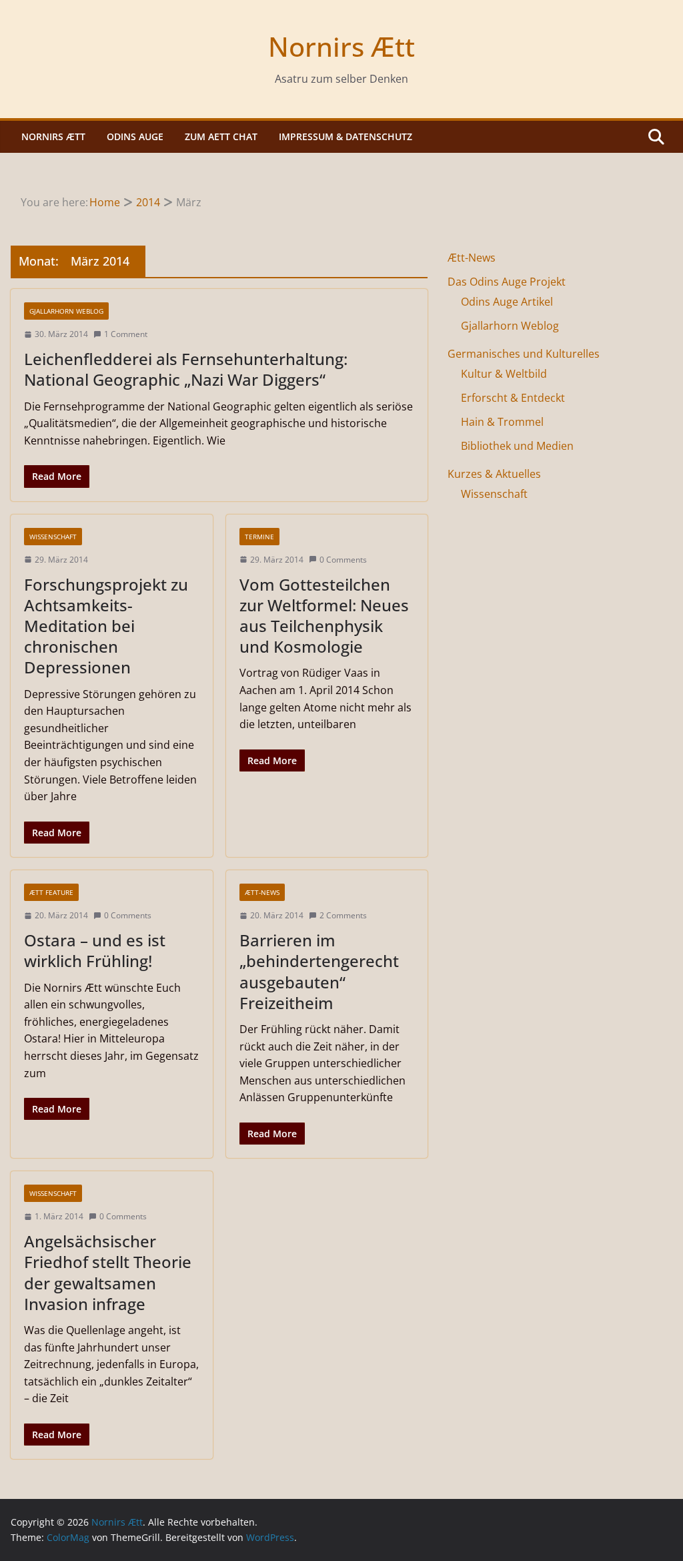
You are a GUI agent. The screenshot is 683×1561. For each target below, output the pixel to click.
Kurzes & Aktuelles (494, 473)
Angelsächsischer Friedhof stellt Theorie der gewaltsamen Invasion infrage (107, 1272)
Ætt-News (262, 892)
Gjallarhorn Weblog (66, 311)
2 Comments (343, 915)
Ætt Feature (51, 892)
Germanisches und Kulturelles (524, 353)
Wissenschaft (53, 536)
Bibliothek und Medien (517, 445)
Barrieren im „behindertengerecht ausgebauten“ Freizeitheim (319, 971)
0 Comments (343, 559)
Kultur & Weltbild (504, 373)
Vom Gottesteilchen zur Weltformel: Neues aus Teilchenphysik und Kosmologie (324, 615)
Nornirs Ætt (341, 46)
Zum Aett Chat (221, 136)
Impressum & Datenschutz (345, 136)
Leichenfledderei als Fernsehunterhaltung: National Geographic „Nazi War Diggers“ (186, 369)
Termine (259, 536)
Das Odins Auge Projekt (507, 281)
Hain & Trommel (502, 421)
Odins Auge (135, 136)
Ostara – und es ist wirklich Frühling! (94, 950)
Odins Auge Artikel (507, 301)
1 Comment (125, 334)
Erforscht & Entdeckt (513, 397)
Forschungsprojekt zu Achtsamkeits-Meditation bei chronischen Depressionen (106, 626)
